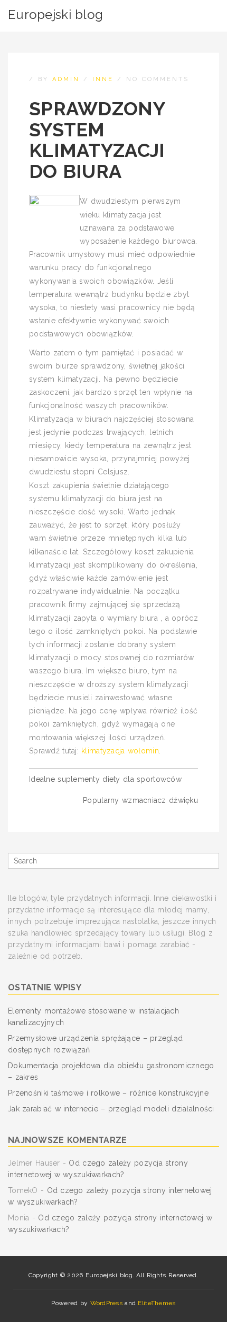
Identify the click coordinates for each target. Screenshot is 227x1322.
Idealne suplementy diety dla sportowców (105, 779)
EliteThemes (156, 1303)
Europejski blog (55, 14)
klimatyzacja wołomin (120, 751)
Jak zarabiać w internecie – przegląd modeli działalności (111, 1109)
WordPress (106, 1303)
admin (66, 79)
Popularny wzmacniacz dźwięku (140, 800)
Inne (103, 79)
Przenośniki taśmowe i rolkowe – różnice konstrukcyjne (108, 1093)
